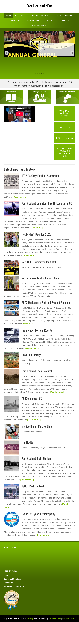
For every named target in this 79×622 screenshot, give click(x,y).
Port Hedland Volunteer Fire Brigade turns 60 (47, 203)
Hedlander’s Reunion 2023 (36, 234)
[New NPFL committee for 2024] (11, 268)
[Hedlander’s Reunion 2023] (11, 240)
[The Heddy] (11, 448)
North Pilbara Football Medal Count (41, 278)
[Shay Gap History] (11, 360)
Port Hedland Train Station (36, 458)
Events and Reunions (12, 579)
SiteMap (30, 619)
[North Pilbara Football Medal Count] (11, 284)
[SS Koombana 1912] (11, 404)
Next (72, 52)
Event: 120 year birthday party (38, 513)
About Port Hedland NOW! (14, 586)
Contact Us (8, 582)
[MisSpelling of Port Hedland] (11, 432)
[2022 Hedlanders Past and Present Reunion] (11, 308)
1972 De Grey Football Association (41, 175)
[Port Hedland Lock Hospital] (11, 377)
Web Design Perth (68, 619)
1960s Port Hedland (33, 486)
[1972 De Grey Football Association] (11, 181)
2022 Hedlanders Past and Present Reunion (46, 302)
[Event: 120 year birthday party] (11, 519)
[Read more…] (19, 197)
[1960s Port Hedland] (11, 492)
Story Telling (64, 127)
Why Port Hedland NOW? (64, 113)
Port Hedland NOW (39, 5)
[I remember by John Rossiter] (11, 336)
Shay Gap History (31, 354)
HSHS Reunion (64, 138)
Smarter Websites (55, 619)
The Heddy (27, 442)
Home (6, 575)
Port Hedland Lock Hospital (37, 371)
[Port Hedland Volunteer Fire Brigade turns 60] (11, 209)
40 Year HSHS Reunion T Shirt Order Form (64, 152)
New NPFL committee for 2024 (39, 262)
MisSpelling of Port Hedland (37, 426)
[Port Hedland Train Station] (11, 464)
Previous (6, 52)
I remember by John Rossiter (37, 330)
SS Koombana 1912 (32, 398)
